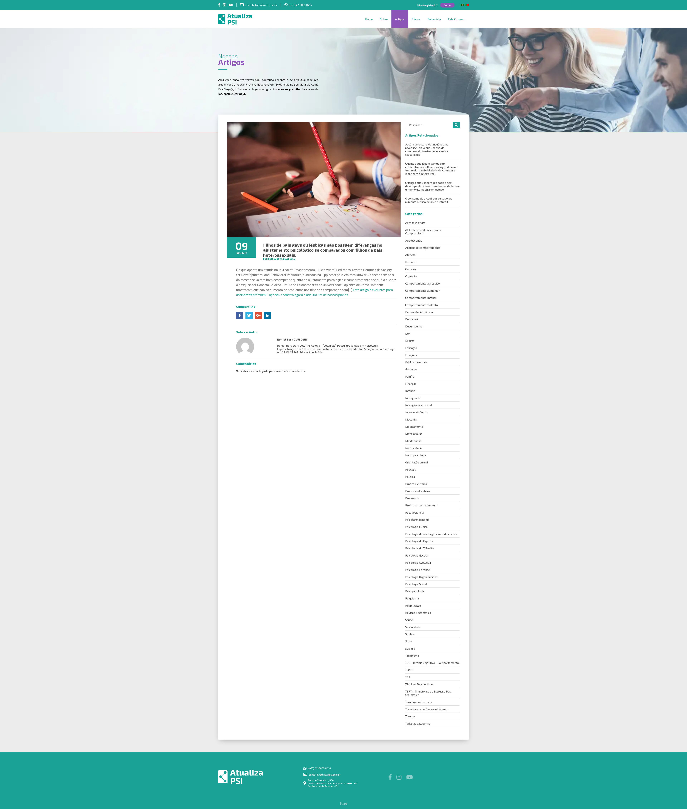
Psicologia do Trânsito (419, 548)
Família (410, 376)
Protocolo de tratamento (421, 505)
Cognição (411, 276)
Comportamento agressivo (422, 283)
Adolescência (413, 240)
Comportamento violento (421, 305)
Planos (416, 19)
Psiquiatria (412, 598)
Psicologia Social (416, 584)
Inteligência (412, 398)
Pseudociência (414, 512)
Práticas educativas (417, 491)
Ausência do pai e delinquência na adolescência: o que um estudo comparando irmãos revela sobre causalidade (427, 149)
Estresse (411, 369)
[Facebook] (219, 5)
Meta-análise (413, 433)
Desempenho (414, 326)
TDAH (409, 670)
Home (369, 19)
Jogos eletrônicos (416, 412)
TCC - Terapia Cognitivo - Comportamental (432, 662)
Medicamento (414, 426)
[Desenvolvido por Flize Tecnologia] (343, 803)
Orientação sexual (416, 462)
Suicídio (410, 648)
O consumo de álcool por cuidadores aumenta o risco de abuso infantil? (428, 200)
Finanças (410, 383)
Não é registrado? (427, 5)
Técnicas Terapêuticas (419, 684)
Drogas (410, 340)
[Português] (467, 5)
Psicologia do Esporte (419, 541)
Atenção (410, 254)
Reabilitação (413, 605)
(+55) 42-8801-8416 (300, 4)
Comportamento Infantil (421, 297)
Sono (408, 641)
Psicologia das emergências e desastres (431, 534)
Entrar (447, 5)
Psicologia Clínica (416, 526)
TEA (407, 677)
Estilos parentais (416, 362)
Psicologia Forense (417, 569)
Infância (410, 390)
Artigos (400, 19)
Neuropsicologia (416, 455)
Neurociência (413, 448)
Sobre (384, 19)
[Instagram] (224, 5)
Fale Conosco (456, 19)
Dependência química (419, 312)
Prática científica (416, 483)
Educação (411, 347)
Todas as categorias (417, 723)
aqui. (242, 93)
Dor (407, 333)
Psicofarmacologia (417, 519)
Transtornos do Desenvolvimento (426, 709)
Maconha (411, 419)
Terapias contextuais (418, 702)
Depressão (412, 319)
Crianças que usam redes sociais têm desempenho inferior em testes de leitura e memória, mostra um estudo (432, 186)
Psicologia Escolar (417, 555)
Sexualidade (413, 627)
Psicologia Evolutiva (418, 562)
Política (410, 476)
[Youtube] (231, 5)
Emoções (411, 355)
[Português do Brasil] (462, 5)
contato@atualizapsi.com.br (261, 4)
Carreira (410, 269)
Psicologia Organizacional (421, 577)
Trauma (410, 716)
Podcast (410, 469)
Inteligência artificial (418, 405)
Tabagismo (412, 655)
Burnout (410, 262)
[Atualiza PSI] (247, 19)
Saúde (409, 619)
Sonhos (410, 634)
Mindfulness (413, 441)
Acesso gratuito (415, 222)
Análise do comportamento (422, 247)
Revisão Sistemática (418, 612)
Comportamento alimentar (422, 290)
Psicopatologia (414, 591)
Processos (412, 498)
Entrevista (434, 19)
